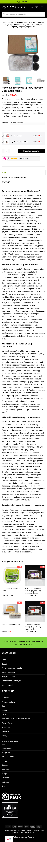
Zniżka (4, 715)
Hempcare (6, 752)
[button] (37, 7)
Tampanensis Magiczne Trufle (11, 590)
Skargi (4, 664)
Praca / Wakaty (7, 723)
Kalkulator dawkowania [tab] (14, 177)
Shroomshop (22, 22)
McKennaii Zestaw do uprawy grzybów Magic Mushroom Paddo (33, 591)
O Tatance (6, 698)
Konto (4, 660)
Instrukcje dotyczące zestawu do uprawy (17, 719)
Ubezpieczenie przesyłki (11, 681)
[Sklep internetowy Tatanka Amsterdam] (14, 7)
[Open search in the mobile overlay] (23, 14)
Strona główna (8, 22)
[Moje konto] (32, 7)
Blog (3, 706)
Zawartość (5, 122)
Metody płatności (8, 672)
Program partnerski (9, 702)
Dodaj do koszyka (31, 151)
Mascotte (5, 769)
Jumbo (4, 761)
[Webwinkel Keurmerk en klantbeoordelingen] (11, 796)
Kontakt (5, 710)
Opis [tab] (4, 172)
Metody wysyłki (7, 685)
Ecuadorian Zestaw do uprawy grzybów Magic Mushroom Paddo (33, 626)
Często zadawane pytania (12, 668)
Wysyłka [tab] (6, 182)
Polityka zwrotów (8, 677)
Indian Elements (8, 757)
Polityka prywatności (20, 837)
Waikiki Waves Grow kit (11, 624)
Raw (3, 786)
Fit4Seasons (6, 748)
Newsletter (6, 727)
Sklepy (4, 736)
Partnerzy (5, 731)
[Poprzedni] (5, 53)
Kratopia (5, 765)
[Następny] (42, 53)
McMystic (5, 778)
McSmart (5, 782)
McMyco (5, 774)
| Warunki (30, 837)
